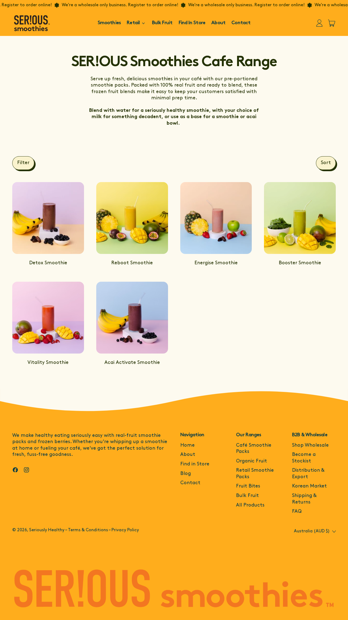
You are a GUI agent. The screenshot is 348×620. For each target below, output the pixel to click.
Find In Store (192, 23)
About (218, 23)
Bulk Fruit (162, 23)
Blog (185, 473)
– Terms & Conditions (86, 530)
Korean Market (309, 486)
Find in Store (194, 464)
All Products (250, 505)
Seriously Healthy (46, 530)
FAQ (297, 511)
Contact (240, 23)
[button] (23, 163)
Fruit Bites (248, 486)
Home (187, 445)
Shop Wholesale (310, 445)
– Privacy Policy (123, 530)
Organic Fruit (251, 461)
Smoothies (109, 23)
